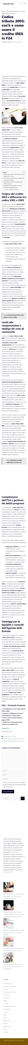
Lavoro (5, 1012)
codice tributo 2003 (18, 739)
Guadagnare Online (9, 1006)
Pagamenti (6, 1020)
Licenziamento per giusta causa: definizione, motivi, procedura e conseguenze (13, 967)
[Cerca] (23, 798)
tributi (23, 741)
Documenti (6, 995)
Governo (5, 1003)
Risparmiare (7, 1026)
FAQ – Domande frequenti (12, 189)
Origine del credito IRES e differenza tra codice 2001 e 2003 (14, 175)
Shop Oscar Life (8, 872)
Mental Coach (14, 852)
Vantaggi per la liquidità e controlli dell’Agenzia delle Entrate (13, 186)
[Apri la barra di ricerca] (21, 3)
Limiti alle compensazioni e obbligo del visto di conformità (14, 179)
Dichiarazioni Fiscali (13, 11)
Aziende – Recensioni (9, 986)
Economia (6, 998)
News (5, 1018)
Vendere (5, 1032)
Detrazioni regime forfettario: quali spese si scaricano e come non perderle (13, 932)
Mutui (5, 1015)
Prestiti (5, 1023)
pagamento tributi (15, 741)
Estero (5, 1000)
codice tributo (8, 739)
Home (3, 11)
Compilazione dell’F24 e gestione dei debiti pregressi (13, 182)
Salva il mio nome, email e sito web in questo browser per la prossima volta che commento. (14, 785)
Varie (5, 1029)
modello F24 (5, 741)
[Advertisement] (14, 60)
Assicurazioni (7, 983)
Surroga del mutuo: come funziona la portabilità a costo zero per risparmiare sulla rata (13, 896)
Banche (5, 989)
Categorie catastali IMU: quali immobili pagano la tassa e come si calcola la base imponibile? (13, 914)
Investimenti (7, 1009)
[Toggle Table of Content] (23, 172)
